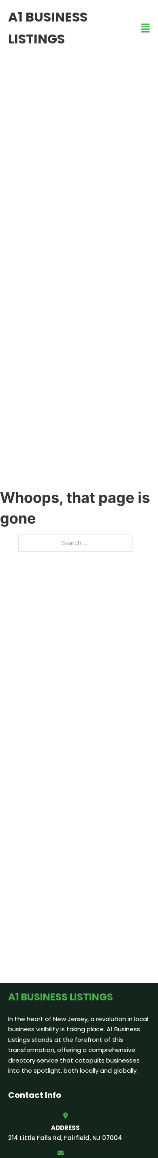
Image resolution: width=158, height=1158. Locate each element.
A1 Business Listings (48, 28)
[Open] (145, 28)
